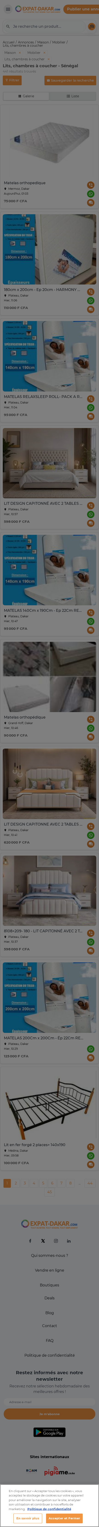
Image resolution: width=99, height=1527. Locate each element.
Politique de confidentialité (49, 1509)
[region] (49, 1505)
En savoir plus (27, 1518)
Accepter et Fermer (64, 1518)
